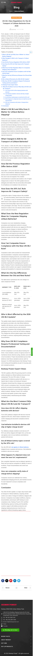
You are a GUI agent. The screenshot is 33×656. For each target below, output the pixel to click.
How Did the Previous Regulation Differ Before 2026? (16, 62)
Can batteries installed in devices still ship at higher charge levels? (17, 94)
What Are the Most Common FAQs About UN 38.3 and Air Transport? (17, 87)
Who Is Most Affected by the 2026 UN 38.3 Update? (15, 79)
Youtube (5, 626)
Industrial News (19, 11)
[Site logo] (16, 2)
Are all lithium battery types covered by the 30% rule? (17, 97)
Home (11, 11)
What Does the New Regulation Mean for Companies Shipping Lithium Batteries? (16, 68)
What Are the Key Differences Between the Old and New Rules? (17, 76)
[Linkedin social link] (14, 580)
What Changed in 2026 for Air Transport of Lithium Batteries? (15, 59)
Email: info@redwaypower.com (11, 621)
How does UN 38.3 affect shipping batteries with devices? (16, 91)
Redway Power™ (13, 653)
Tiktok (4, 624)
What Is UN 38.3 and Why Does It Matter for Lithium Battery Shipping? (15, 55)
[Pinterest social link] (10, 580)
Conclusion (6, 106)
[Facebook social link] (2, 580)
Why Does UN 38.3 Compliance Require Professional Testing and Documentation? (16, 82)
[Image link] (9, 604)
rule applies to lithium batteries (20, 447)
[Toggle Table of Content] (30, 52)
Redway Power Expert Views (10, 84)
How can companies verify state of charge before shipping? (16, 103)
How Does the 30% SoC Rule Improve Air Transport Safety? (15, 65)
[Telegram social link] (18, 580)
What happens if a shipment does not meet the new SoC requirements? (18, 99)
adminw (14, 29)
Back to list (16, 587)
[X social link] (6, 580)
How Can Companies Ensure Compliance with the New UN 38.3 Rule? (16, 72)
